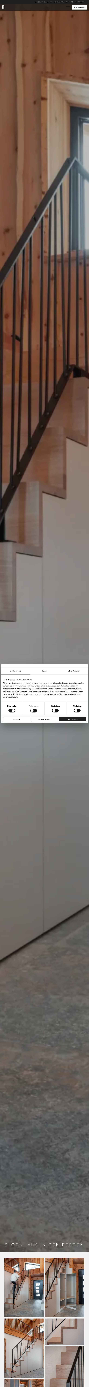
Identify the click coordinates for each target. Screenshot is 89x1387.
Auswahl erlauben (44, 719)
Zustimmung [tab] (15, 671)
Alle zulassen (73, 719)
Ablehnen (16, 719)
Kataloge (48, 2)
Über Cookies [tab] (73, 671)
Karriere (38, 2)
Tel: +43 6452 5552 (78, 2)
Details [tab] (44, 671)
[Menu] (66, 7)
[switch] (33, 710)
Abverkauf (58, 2)
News (67, 2)
